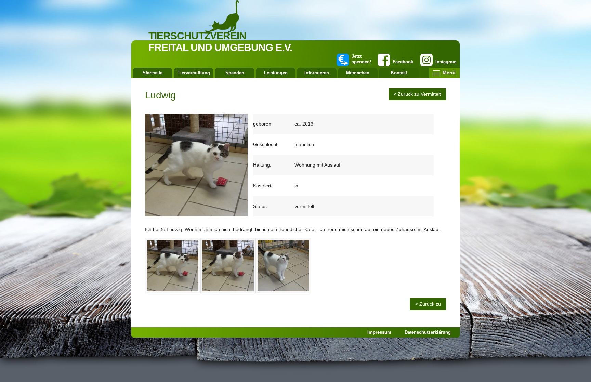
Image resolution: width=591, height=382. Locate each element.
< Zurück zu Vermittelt (417, 94)
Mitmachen (357, 72)
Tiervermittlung (194, 72)
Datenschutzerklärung (428, 332)
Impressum (379, 332)
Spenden (234, 72)
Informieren (316, 72)
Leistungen (276, 72)
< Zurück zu (428, 304)
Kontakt (399, 72)
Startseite (152, 72)
